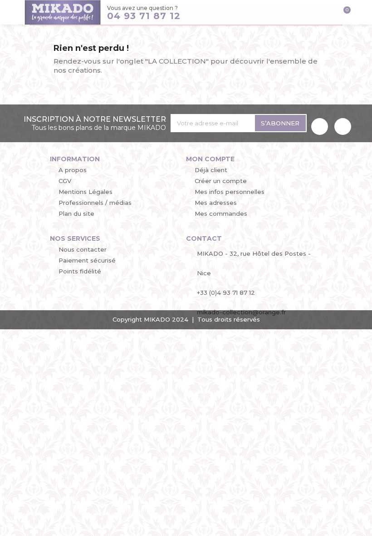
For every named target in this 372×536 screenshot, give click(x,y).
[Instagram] (342, 126)
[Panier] (343, 13)
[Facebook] (319, 126)
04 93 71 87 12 (144, 15)
